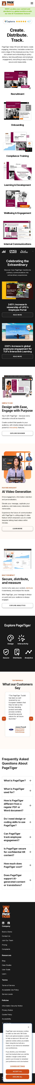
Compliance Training (17, 156)
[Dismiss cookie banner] (28, 1027)
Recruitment (17, 94)
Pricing (4, 945)
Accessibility (6, 1019)
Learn (4, 974)
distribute (29, 588)
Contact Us (6, 936)
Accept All (17, 1071)
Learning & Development (17, 185)
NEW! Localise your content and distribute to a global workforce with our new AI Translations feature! (17, 11)
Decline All (17, 1077)
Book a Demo (7, 932)
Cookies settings (17, 1066)
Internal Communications (17, 244)
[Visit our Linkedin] (3, 923)
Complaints (6, 949)
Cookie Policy (7, 1015)
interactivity (13, 428)
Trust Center (6, 1023)
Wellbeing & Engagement (17, 213)
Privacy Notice (7, 1010)
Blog (3, 961)
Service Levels (7, 994)
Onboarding (17, 125)
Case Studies (6, 965)
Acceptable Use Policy (10, 990)
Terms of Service (8, 985)
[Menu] (32, 3)
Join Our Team (7, 940)
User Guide (6, 970)
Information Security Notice (12, 1006)
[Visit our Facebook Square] (8, 923)
